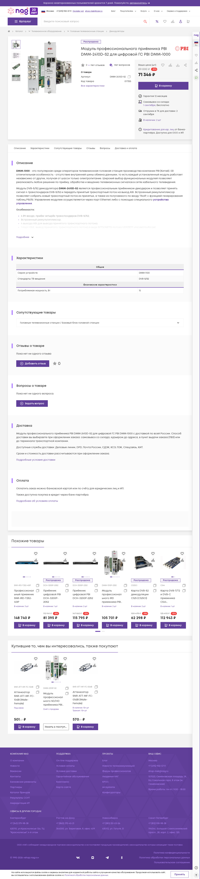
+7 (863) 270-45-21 (65, 823)
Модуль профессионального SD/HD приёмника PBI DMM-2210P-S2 (53, 699)
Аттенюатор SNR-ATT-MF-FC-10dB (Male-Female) (24, 698)
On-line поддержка (67, 760)
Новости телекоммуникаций (118, 765)
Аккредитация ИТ (20, 803)
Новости (15, 765)
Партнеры (16, 787)
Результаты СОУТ (20, 797)
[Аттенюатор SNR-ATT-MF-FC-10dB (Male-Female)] (27, 667)
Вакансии (15, 771)
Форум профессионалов (116, 771)
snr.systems (108, 787)
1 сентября (149, 105)
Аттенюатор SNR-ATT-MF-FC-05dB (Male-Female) (83, 697)
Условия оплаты (65, 765)
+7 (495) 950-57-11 (63, 11)
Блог (113, 11)
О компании (17, 760)
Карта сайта (63, 787)
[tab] (20, 148)
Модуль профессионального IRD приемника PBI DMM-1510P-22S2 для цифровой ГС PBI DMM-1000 (112, 596)
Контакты (15, 776)
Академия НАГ (110, 776)
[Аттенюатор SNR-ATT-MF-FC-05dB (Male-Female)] (85, 667)
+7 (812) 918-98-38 (157, 823)
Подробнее (22, 237)
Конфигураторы (111, 792)
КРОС (105, 781)
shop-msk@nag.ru (93, 11)
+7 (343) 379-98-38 (19, 823)
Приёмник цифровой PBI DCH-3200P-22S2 (83, 594)
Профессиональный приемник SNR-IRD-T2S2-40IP (24, 596)
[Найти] (145, 21)
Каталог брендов (20, 792)
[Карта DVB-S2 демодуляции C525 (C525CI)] (144, 562)
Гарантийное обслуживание (72, 776)
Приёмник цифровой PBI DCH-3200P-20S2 (52, 596)
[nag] (122, 858)
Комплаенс (62, 781)
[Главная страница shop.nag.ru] (23, 11)
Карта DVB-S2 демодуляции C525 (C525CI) (140, 594)
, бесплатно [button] (156, 105)
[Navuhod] (93, 858)
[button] (100, 3)
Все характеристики (93, 85)
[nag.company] (78, 858)
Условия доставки (66, 771)
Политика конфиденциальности (172, 852)
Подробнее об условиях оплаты (37, 501)
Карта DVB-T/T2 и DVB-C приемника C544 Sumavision (170, 596)
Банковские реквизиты (23, 781)
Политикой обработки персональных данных (86, 875)
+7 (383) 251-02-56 (111, 823)
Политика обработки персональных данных (164, 857)
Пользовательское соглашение (172, 862)
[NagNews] (107, 858)
